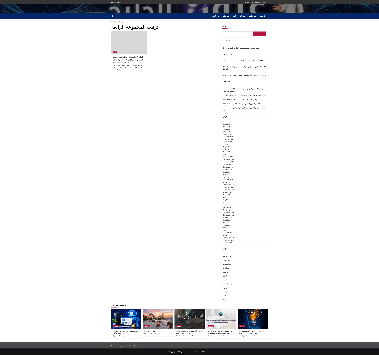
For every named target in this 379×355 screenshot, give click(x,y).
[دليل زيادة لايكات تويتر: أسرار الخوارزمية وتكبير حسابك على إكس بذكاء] (253, 319)
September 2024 (228, 167)
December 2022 (228, 212)
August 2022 (227, 217)
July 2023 (226, 195)
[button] (112, 16)
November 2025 (228, 139)
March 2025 (227, 154)
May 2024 (226, 174)
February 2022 (228, 233)
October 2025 (228, 142)
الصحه (225, 280)
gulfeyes (116, 63)
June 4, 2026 (250, 336)
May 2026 (226, 129)
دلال (224, 95)
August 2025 (227, 147)
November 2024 (228, 162)
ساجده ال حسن (228, 88)
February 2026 (228, 137)
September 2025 (228, 144)
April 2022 (226, 228)
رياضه (235, 16)
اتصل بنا (246, 2)
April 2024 (226, 177)
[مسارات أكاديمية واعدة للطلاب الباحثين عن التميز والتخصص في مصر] (189, 319)
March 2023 (227, 205)
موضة (225, 299)
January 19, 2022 (125, 63)
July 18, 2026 (124, 336)
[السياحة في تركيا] (158, 319)
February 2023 (228, 207)
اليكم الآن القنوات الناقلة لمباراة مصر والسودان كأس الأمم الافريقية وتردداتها (128, 58)
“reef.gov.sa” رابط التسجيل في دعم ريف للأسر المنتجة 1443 (247, 95)
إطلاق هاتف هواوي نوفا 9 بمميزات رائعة (245, 99)
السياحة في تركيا (228, 54)
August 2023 (227, 192)
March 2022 (227, 230)
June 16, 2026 (187, 336)
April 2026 (226, 131)
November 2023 (228, 187)
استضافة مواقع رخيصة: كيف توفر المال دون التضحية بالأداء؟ (241, 48)
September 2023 (228, 190)
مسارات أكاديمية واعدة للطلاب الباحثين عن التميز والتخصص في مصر (244, 60)
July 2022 (226, 220)
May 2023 (226, 200)
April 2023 (226, 202)
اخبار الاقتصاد (252, 16)
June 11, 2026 (219, 336)
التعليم (225, 276)
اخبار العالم (226, 16)
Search (224, 26)
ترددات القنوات (227, 284)
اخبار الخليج (216, 16)
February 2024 (228, 180)
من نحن (265, 2)
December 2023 (228, 185)
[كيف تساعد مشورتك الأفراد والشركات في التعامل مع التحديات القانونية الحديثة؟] (221, 319)
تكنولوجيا (226, 288)
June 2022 (226, 222)
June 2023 (226, 197)
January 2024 (227, 182)
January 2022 (227, 235)
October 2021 (228, 243)
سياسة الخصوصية (256, 2)
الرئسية (262, 16)
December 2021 (228, 238)
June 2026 (226, 126)
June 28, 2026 (155, 334)
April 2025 (226, 152)
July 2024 (226, 172)
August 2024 (227, 169)
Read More (116, 73)
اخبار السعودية (227, 264)
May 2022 (226, 225)
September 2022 (228, 215)
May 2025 (226, 149)
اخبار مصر (226, 272)
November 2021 (228, 240)
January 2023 (227, 210)
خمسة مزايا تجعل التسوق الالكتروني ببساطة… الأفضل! (249, 104)
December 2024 (228, 159)
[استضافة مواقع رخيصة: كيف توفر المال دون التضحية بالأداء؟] (126, 319)
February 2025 (228, 157)
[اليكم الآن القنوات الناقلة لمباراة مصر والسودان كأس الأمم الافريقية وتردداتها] (129, 42)
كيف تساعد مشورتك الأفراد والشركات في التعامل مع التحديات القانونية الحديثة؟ (244, 68)
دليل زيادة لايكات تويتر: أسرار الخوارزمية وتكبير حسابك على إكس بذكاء (244, 75)
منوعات (242, 16)
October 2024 (228, 164)
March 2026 (227, 134)
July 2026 (226, 124)
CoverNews (196, 352)
